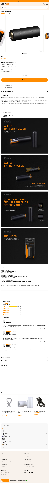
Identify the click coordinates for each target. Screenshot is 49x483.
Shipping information (5, 357)
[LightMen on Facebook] (27, 472)
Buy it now (24, 79)
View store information (8, 87)
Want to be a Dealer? (28, 459)
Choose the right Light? (28, 464)
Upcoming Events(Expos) (28, 457)
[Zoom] (41, 50)
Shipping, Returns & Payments (6, 461)
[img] (9, 320)
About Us (2, 456)
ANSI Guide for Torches (28, 461)
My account (3, 466)
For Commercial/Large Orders (7, 91)
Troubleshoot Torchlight (28, 462)
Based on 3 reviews (7, 304)
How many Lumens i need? (29, 466)
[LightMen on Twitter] (32, 472)
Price (2, 56)
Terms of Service (4, 464)
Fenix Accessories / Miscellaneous (11, 392)
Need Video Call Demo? (28, 456)
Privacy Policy (3, 462)
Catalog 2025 (3, 457)
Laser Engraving (4, 459)
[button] (6, 306)
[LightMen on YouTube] (29, 472)
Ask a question (4, 360)
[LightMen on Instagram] (25, 472)
